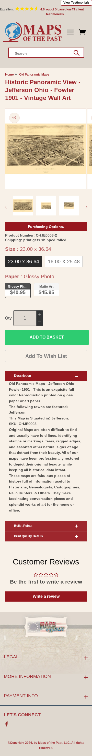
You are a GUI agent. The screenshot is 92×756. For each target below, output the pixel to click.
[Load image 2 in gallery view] (46, 205)
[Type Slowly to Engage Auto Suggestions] (76, 53)
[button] (70, 32)
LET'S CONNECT (22, 714)
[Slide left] (5, 207)
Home (9, 74)
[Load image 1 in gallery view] (23, 205)
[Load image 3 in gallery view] (69, 205)
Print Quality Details (28, 536)
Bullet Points (23, 526)
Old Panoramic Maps (34, 74)
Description (22, 375)
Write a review (46, 596)
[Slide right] (86, 207)
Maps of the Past (50, 743)
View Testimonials (76, 2)
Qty (8, 318)
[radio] (23, 261)
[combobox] (46, 53)
